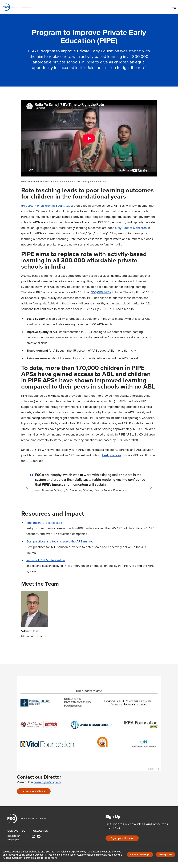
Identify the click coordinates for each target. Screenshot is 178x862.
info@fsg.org (13, 839)
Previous (27, 487)
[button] (174, 6)
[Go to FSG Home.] (17, 7)
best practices (111, 455)
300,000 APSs (101, 292)
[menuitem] (33, 838)
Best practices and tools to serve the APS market (59, 541)
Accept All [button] (165, 854)
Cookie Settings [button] (139, 854)
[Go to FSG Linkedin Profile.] (39, 836)
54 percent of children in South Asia (45, 205)
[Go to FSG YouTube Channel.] (33, 836)
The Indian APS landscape (44, 522)
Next (151, 487)
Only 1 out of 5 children (131, 228)
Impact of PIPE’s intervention (45, 560)
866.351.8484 (13, 836)
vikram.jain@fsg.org (47, 782)
